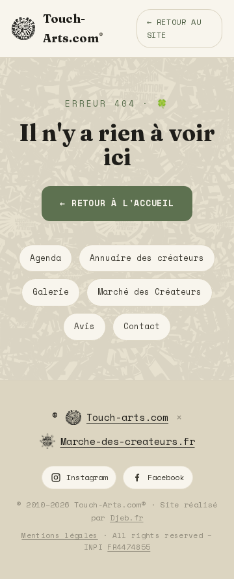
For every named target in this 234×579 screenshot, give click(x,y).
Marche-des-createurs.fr (127, 441)
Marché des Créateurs (150, 292)
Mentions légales (59, 535)
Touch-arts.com (127, 417)
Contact (142, 326)
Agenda (45, 258)
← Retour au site (174, 28)
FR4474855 (128, 547)
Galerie (50, 292)
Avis (84, 326)
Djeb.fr (127, 517)
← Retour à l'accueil (117, 202)
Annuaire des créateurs (147, 258)
